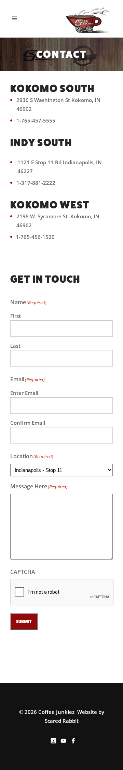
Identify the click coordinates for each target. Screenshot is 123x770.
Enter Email (24, 392)
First (15, 315)
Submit (24, 621)
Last (15, 345)
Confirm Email (27, 422)
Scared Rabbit (62, 720)
